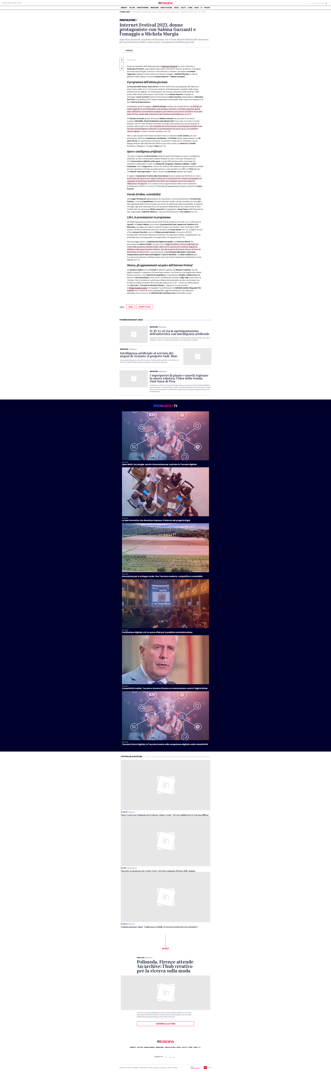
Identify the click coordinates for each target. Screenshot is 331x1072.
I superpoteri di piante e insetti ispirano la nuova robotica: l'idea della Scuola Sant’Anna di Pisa (179, 378)
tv (201, 8)
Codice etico (143, 1067)
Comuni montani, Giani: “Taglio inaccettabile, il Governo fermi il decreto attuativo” (159, 927)
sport (195, 12)
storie (190, 8)
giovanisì (159, 12)
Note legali (123, 1067)
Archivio (175, 1067)
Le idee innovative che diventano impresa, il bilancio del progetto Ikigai (156, 520)
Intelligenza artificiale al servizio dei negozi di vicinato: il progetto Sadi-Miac (149, 354)
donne (131, 307)
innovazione (155, 8)
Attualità (124, 812)
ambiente (124, 8)
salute (183, 8)
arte (199, 12)
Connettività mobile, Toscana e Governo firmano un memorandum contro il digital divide (164, 688)
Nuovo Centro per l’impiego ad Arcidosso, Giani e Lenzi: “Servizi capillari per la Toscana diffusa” (165, 815)
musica (176, 8)
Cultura (123, 868)
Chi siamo (163, 1067)
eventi (178, 12)
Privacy (129, 1067)
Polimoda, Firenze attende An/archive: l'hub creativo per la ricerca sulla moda (165, 966)
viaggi (196, 8)
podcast (207, 8)
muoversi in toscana (169, 12)
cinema (154, 12)
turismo (204, 12)
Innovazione (128, 20)
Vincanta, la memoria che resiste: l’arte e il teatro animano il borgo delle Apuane (158, 871)
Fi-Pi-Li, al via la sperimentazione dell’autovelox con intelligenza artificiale (179, 332)
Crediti (150, 1067)
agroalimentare (146, 12)
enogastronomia (143, 8)
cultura (132, 8)
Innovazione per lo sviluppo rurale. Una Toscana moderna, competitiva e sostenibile (162, 576)
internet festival (145, 307)
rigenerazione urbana (187, 12)
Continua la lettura (165, 1023)
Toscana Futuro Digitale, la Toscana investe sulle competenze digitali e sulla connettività (165, 744)
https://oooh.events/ (138, 288)
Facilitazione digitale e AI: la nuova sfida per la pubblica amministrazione (157, 632)
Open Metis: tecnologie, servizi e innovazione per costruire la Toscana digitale (159, 464)
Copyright (156, 1067)
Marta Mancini (132, 868)
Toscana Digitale (136, 12)
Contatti (169, 1067)
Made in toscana (166, 8)
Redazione (129, 50)
